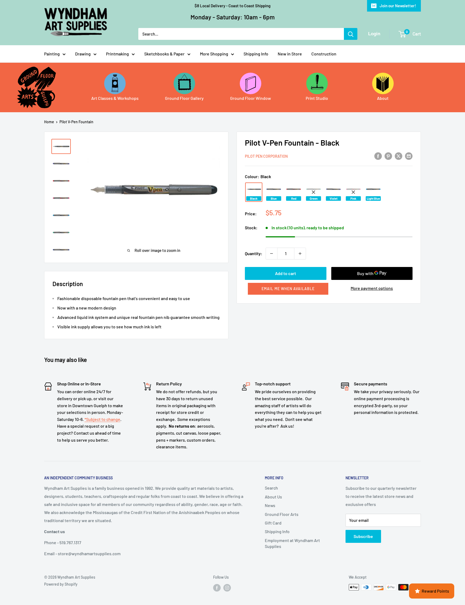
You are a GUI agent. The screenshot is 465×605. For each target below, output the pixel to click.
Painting (52, 53)
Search (271, 487)
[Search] (350, 34)
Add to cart (285, 273)
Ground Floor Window (250, 98)
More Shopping (214, 53)
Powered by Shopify (61, 584)
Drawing (83, 53)
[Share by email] (409, 156)
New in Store (290, 53)
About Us (273, 496)
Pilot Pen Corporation (266, 156)
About (383, 98)
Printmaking (117, 53)
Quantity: (253, 253)
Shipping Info (256, 53)
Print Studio (317, 98)
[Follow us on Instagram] (227, 588)
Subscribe (363, 536)
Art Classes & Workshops (115, 98)
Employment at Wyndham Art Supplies (292, 543)
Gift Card (273, 522)
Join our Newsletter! (398, 5)
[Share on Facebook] (378, 156)
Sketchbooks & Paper (164, 53)
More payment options (372, 288)
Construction (323, 53)
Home (49, 121)
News (270, 505)
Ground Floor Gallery (184, 98)
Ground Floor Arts (281, 514)
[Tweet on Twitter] (398, 156)
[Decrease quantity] (271, 253)
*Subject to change (102, 419)
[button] (288, 288)
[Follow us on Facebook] (217, 588)
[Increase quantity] (300, 253)
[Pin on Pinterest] (388, 156)
